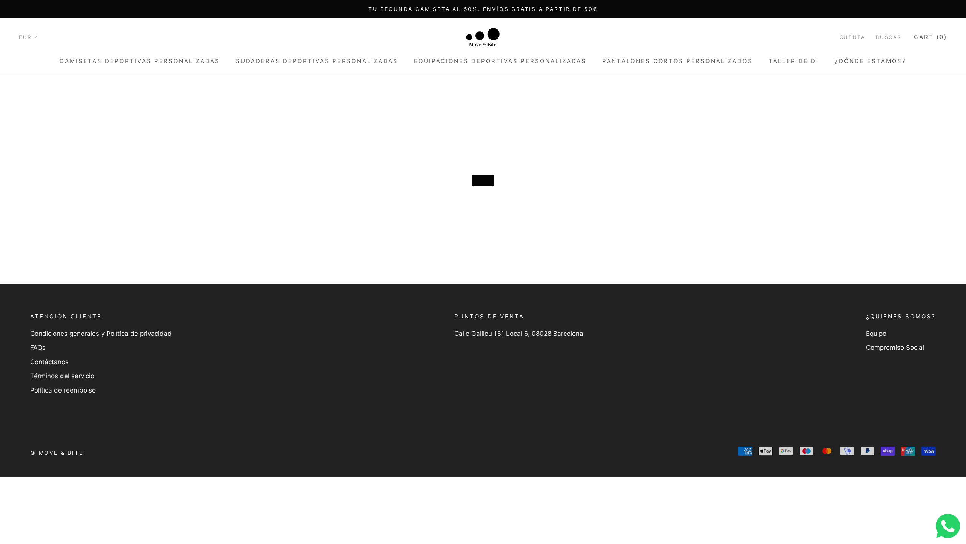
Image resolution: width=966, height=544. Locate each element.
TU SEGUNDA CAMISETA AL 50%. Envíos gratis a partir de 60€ (483, 9)
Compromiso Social (895, 347)
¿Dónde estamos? (870, 61)
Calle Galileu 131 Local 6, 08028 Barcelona (518, 333)
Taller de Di (794, 61)
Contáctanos (49, 362)
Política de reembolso (63, 390)
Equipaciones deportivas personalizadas (500, 61)
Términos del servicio (62, 376)
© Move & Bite (56, 453)
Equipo (876, 333)
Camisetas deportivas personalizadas (140, 61)
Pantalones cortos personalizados (677, 61)
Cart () (930, 36)
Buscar (888, 37)
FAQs (38, 347)
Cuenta (853, 37)
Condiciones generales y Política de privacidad (101, 333)
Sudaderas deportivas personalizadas (317, 61)
